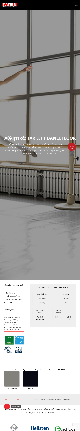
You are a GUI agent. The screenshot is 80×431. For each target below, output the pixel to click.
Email (43, 400)
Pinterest (66, 400)
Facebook (50, 400)
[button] (7, 406)
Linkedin (58, 400)
